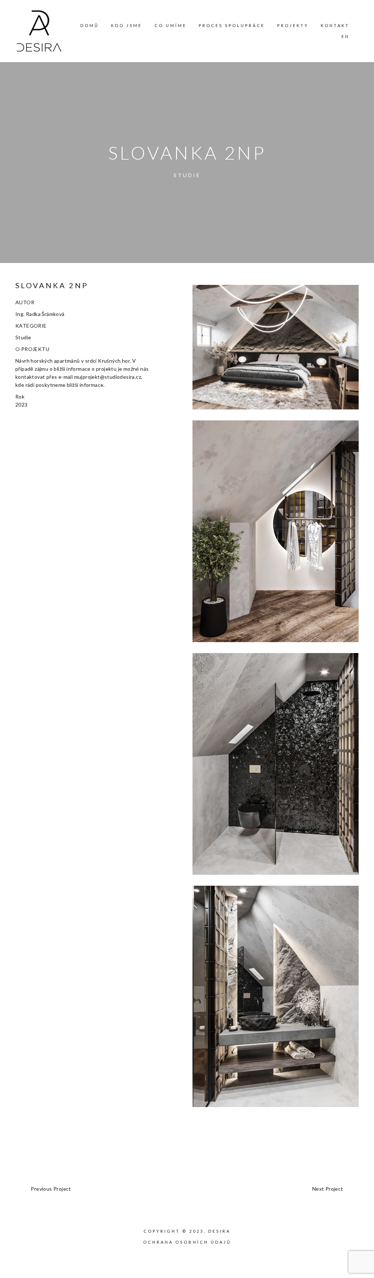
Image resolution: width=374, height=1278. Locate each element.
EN (345, 36)
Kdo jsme (126, 25)
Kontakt (335, 25)
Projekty (293, 25)
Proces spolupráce (232, 25)
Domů (89, 25)
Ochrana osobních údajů (187, 1242)
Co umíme (170, 25)
